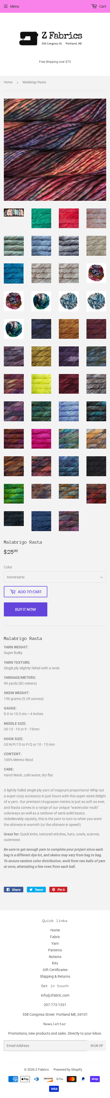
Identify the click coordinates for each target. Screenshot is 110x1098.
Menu (14, 6)
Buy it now (25, 609)
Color (8, 567)
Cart (102, 6)
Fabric (55, 937)
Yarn (55, 943)
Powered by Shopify (67, 1069)
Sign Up (97, 1046)
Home (8, 82)
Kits (55, 963)
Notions (55, 957)
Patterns (55, 950)
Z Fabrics (42, 1069)
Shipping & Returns (55, 976)
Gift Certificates (55, 970)
